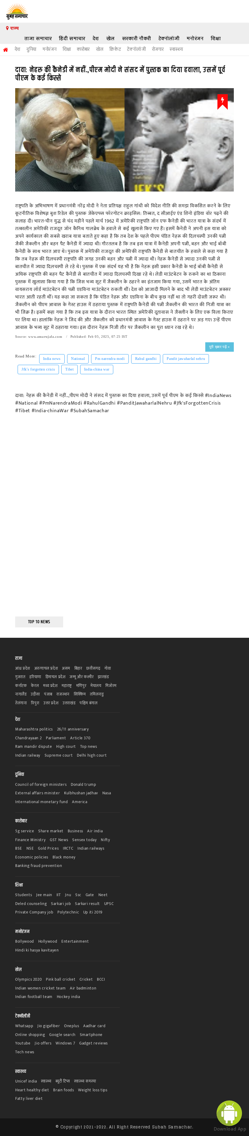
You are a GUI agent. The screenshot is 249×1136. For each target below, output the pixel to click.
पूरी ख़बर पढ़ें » (219, 347)
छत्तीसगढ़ (93, 669)
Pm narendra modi (109, 359)
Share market (50, 831)
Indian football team (34, 997)
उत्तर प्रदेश (51, 703)
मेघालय (95, 686)
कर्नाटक (21, 686)
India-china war (97, 369)
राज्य (14, 28)
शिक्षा (216, 38)
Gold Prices (48, 848)
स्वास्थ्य (176, 49)
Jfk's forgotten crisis (38, 369)
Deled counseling (31, 904)
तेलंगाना (21, 703)
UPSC (109, 904)
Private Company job (34, 912)
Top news (88, 747)
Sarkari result (87, 904)
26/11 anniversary (73, 729)
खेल (110, 38)
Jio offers (43, 1043)
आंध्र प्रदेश (22, 669)
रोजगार (158, 49)
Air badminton (83, 988)
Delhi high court (92, 755)
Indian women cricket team (40, 988)
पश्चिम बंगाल (89, 703)
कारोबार (83, 49)
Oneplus (71, 1026)
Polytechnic (68, 912)
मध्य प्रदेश (50, 686)
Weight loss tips (92, 1090)
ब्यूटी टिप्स (63, 1081)
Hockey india (68, 997)
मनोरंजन (195, 38)
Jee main (44, 895)
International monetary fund (41, 802)
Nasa (106, 793)
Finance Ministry (30, 840)
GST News (59, 840)
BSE (18, 848)
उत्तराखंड (69, 703)
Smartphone (91, 1035)
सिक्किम (80, 694)
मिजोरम (111, 686)
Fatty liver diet (29, 1099)
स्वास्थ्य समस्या (85, 1081)
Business (75, 831)
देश (96, 38)
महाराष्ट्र (67, 686)
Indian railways (90, 848)
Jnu (68, 895)
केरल (35, 686)
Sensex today (84, 840)
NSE (30, 848)
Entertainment (75, 941)
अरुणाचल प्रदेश (46, 669)
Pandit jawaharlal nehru (186, 359)
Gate (90, 895)
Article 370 (80, 738)
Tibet (69, 369)
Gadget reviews (93, 1043)
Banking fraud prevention (38, 866)
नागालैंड (21, 694)
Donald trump (83, 785)
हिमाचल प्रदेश (56, 677)
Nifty (105, 840)
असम (66, 669)
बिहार (78, 669)
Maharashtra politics (34, 729)
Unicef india (26, 1081)
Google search (62, 1035)
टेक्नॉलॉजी (169, 38)
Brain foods (63, 1090)
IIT (58, 895)
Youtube (23, 1043)
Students (23, 895)
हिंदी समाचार (72, 38)
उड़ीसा (35, 694)
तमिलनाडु (97, 694)
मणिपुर (81, 686)
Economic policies (31, 857)
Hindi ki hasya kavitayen (37, 950)
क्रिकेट (115, 49)
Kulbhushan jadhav (81, 793)
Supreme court (59, 755)
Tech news (24, 1052)
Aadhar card (94, 1026)
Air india (95, 831)
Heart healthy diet (32, 1090)
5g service (24, 831)
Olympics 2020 (28, 979)
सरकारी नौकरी (136, 38)
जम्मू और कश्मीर (82, 677)
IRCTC (68, 848)
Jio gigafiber (48, 1026)
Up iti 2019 (93, 912)
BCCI (101, 979)
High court (66, 747)
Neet (103, 895)
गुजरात (20, 677)
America (79, 802)
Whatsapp (24, 1026)
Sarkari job (61, 904)
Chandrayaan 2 (28, 738)
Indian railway (27, 755)
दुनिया (31, 49)
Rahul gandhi (146, 359)
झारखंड (103, 677)
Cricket (86, 979)
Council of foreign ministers (41, 785)
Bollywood (24, 941)
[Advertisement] (39, 519)
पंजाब (48, 694)
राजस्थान (63, 694)
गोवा (107, 669)
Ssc (78, 895)
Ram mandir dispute (33, 747)
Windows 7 (65, 1043)
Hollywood (47, 941)
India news (52, 359)
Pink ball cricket (60, 979)
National (78, 359)
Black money (64, 857)
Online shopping (30, 1035)
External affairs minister (37, 793)
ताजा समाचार (38, 38)
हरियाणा (35, 677)
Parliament (56, 738)
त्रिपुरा (35, 703)
